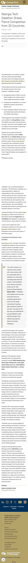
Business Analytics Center (11, 8)
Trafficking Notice (8, 534)
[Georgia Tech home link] (9, 2)
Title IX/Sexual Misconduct (10, 536)
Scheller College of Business (10, 6)
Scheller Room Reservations (11, 549)
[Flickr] (25, 502)
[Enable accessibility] (3, 559)
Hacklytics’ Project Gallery (9, 229)
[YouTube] (20, 502)
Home (3, 8)
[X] (15, 502)
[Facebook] (11, 502)
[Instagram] (7, 502)
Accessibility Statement (10, 542)
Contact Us (6, 506)
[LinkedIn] (3, 502)
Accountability (7, 544)
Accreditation (7, 546)
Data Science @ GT (7, 243)
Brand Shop (21, 506)
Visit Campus (13, 506)
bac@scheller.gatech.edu (8, 490)
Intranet (14, 508)
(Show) (18, 8)
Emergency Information (10, 529)
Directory (6, 527)
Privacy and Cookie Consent (11, 531)
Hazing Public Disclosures (10, 538)
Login (14, 562)
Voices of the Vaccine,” (18, 141)
